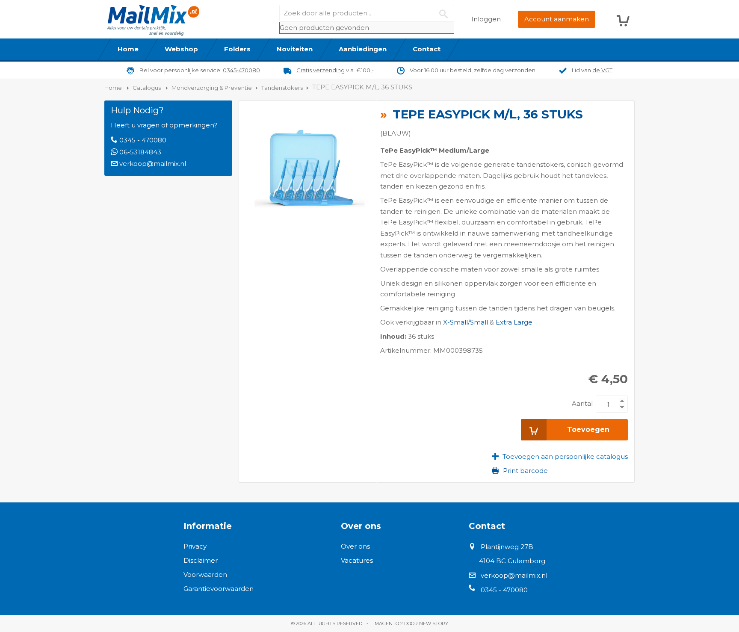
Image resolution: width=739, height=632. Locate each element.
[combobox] (366, 13)
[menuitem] (128, 49)
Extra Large (514, 322)
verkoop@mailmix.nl (152, 163)
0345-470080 (241, 70)
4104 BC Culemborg (512, 561)
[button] (560, 456)
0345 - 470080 (142, 140)
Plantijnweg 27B (507, 547)
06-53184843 (140, 152)
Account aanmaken (556, 19)
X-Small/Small (465, 322)
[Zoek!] (445, 13)
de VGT (602, 70)
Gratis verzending (320, 70)
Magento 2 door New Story (411, 623)
